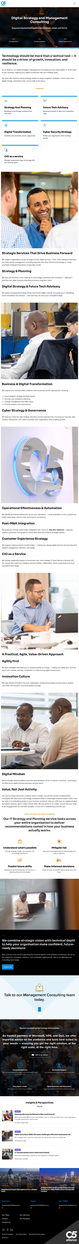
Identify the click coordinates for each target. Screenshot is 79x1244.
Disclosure (5, 1237)
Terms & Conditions (8, 1234)
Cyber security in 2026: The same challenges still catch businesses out (42, 1134)
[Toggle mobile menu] (74, 3)
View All (39, 1106)
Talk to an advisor (41, 1055)
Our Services (25, 1215)
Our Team (5, 1215)
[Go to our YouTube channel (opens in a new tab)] (3, 1229)
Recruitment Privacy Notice (37, 1234)
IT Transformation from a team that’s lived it (32, 1153)
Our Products (25, 1218)
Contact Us (7, 967)
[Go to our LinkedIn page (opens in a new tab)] (11, 1229)
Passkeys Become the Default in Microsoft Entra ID (35, 1114)
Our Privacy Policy (21, 1234)
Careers (5, 1218)
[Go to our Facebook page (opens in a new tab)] (7, 1229)
